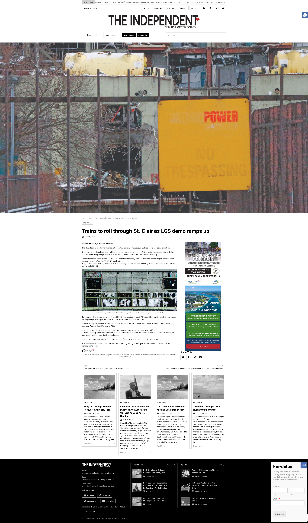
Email (276, 499)
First (274, 494)
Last (291, 494)
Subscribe (279, 514)
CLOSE (304, 465)
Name (276, 486)
